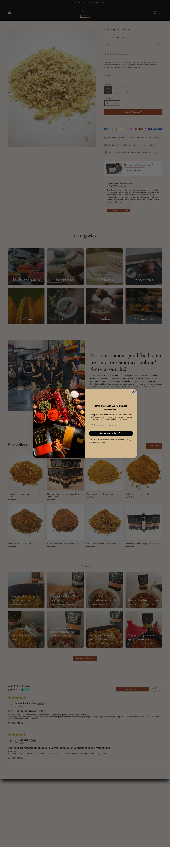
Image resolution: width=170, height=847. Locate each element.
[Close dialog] (133, 391)
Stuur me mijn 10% (111, 433)
